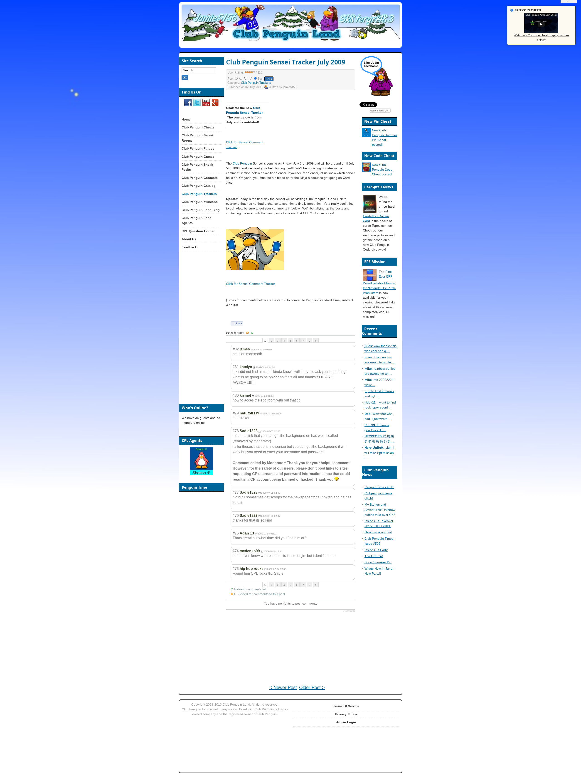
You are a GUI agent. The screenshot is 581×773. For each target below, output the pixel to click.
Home (186, 119)
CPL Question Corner (198, 231)
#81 (236, 367)
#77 (236, 492)
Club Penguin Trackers (256, 82)
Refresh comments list (250, 589)
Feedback (189, 247)
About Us (189, 239)
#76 (236, 515)
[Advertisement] (316, 125)
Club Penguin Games (198, 156)
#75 (236, 533)
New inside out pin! (378, 532)
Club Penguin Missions (200, 202)
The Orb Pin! (373, 556)
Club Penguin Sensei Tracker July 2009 (285, 62)
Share (238, 323)
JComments (349, 611)
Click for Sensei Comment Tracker (250, 284)
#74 (236, 551)
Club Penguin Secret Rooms (197, 137)
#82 (236, 349)
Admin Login (346, 722)
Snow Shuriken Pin (377, 562)
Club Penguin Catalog (199, 185)
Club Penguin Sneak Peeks (197, 167)
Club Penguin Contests (200, 178)
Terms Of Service (346, 706)
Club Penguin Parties (198, 148)
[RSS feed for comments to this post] (248, 333)
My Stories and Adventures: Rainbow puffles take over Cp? (379, 510)
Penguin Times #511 (379, 487)
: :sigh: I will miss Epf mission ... (379, 453)
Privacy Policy (346, 714)
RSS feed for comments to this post (259, 594)
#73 (236, 569)
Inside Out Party (376, 550)
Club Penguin (242, 163)
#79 (236, 413)
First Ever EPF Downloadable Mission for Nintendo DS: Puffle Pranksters (379, 282)
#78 (236, 431)
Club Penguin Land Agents (197, 220)
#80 (236, 395)
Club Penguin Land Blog (201, 210)
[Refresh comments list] (252, 333)
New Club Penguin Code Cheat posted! (382, 169)
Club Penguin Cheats (198, 127)
